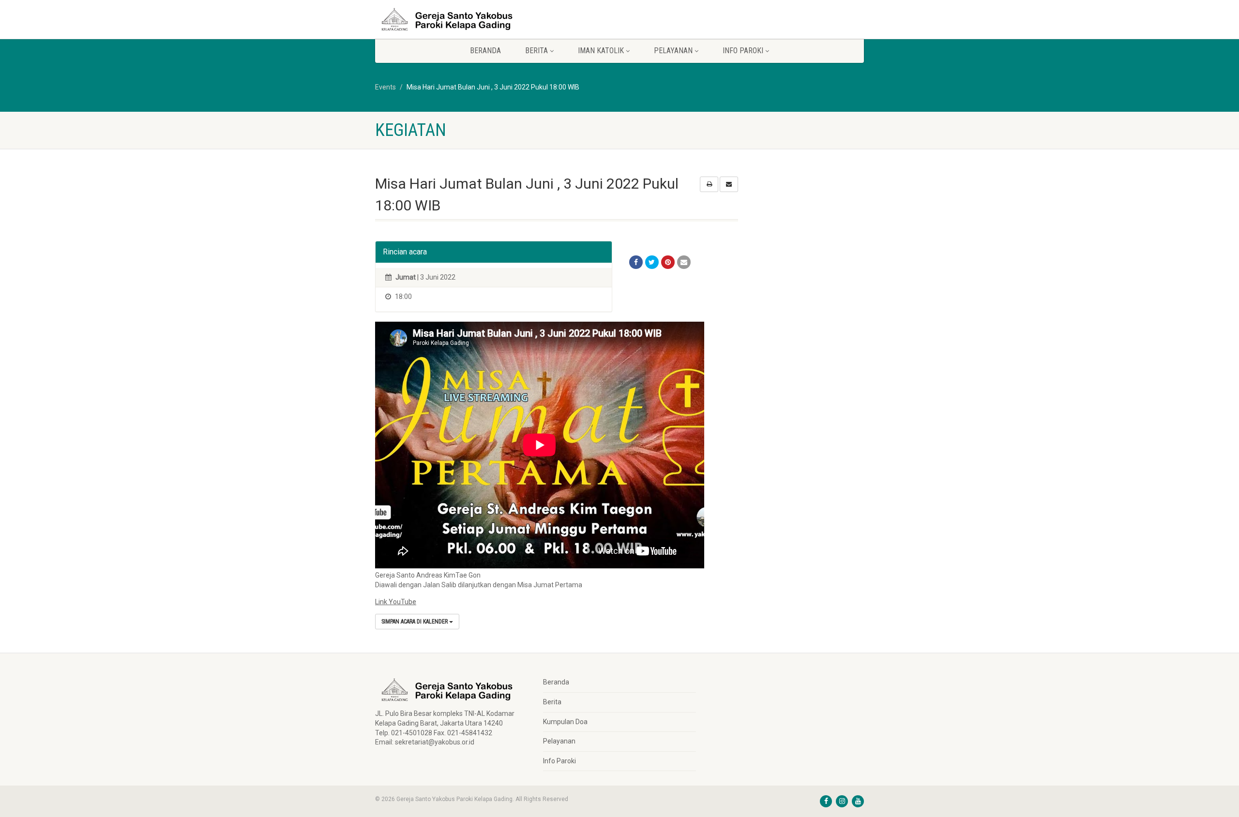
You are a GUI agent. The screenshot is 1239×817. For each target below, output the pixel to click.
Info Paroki (559, 761)
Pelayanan (559, 741)
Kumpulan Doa (565, 722)
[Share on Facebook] (636, 262)
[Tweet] (652, 262)
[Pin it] (668, 262)
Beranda (485, 50)
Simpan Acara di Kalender (415, 621)
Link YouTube (395, 602)
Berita (552, 702)
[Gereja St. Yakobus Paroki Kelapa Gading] (452, 19)
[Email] (684, 262)
